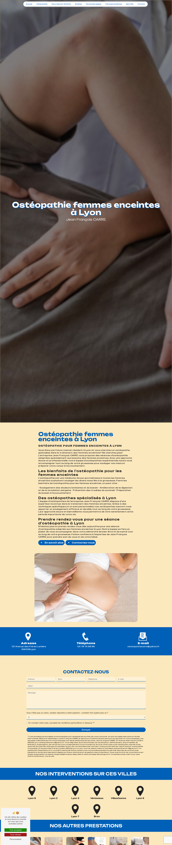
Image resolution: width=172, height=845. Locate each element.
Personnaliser (16, 839)
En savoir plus (54, 542)
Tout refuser (15, 834)
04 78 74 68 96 (86, 646)
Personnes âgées (93, 4)
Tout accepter (15, 830)
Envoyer (86, 729)
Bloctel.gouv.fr (103, 754)
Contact (141, 4)
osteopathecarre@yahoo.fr (143, 646)
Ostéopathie (41, 4)
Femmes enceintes (113, 4)
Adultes (78, 4)
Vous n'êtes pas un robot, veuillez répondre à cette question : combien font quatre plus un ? (67, 713)
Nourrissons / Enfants (61, 4)
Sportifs (129, 4)
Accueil (29, 4)
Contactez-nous (83, 542)
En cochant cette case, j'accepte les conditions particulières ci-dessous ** (62, 723)
